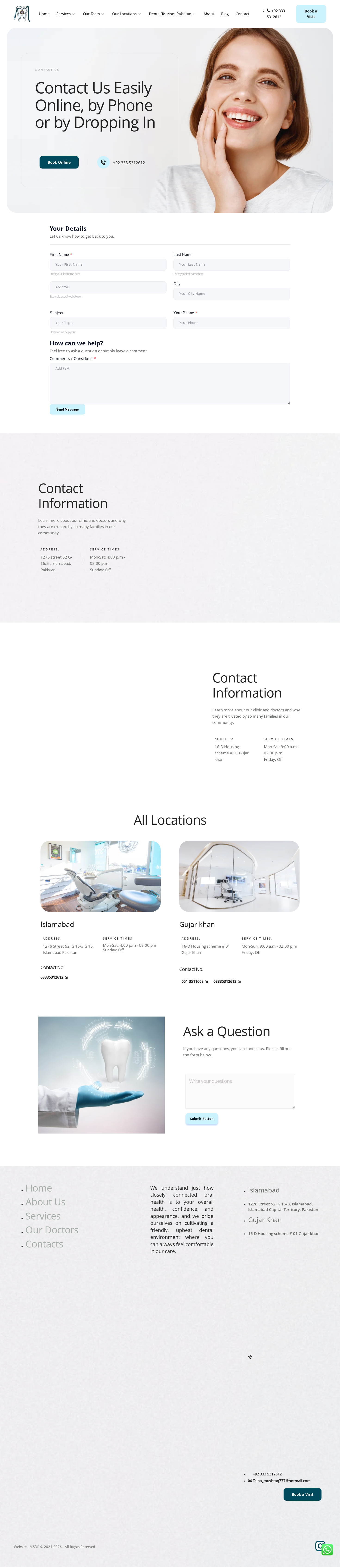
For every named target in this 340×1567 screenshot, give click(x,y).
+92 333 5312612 (129, 162)
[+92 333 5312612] (103, 162)
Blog (225, 13)
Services (63, 13)
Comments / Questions (73, 358)
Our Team (91, 13)
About (209, 13)
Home (44, 13)
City (176, 284)
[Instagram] (320, 1546)
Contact (242, 13)
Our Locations (124, 13)
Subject (56, 313)
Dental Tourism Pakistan (170, 13)
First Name (61, 255)
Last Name (182, 255)
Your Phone (185, 313)
